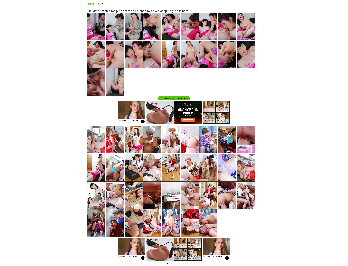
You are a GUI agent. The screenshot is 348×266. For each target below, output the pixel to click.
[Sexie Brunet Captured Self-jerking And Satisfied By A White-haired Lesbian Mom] (227, 140)
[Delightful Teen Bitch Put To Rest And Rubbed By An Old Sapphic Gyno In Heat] (96, 167)
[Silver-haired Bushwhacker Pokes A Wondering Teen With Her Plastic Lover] (227, 167)
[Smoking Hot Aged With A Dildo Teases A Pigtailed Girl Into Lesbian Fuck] (245, 195)
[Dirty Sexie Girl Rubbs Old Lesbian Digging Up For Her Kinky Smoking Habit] (152, 195)
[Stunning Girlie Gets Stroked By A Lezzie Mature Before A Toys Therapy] (245, 167)
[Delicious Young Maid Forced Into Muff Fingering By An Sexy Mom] (208, 195)
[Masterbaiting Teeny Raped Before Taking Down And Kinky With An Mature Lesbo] (189, 140)
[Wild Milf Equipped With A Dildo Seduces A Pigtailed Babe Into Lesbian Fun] (115, 195)
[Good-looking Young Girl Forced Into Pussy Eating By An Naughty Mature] (171, 167)
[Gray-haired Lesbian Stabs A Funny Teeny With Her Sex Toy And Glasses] (171, 223)
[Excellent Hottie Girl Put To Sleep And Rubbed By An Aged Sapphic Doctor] (245, 140)
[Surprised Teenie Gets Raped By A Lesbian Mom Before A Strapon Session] (115, 140)
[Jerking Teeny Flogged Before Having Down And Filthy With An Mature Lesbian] (189, 167)
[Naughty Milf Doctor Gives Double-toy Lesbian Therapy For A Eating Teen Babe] (171, 195)
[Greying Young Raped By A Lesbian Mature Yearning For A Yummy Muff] (115, 167)
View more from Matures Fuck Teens (174, 98)
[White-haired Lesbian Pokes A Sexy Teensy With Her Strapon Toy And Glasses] (208, 223)
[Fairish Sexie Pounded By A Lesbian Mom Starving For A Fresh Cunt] (208, 167)
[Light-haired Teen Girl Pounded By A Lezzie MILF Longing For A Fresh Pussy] (189, 195)
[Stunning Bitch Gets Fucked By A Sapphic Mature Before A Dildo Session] (96, 140)
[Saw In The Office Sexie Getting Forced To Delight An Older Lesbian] (96, 195)
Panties (97, 4)
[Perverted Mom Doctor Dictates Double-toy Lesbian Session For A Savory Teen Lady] (133, 167)
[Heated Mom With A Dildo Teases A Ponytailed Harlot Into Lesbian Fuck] (227, 195)
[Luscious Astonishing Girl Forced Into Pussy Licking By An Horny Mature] (133, 140)
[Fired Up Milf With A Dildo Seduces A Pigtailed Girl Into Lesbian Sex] (152, 167)
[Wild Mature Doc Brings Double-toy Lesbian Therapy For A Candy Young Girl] (133, 223)
